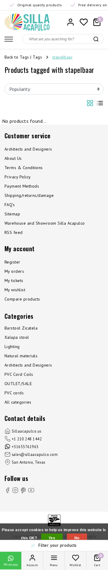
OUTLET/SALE (18, 383)
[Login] (70, 22)
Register (12, 262)
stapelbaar (62, 57)
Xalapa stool (16, 337)
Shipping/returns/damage (29, 195)
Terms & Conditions (23, 167)
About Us (13, 158)
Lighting (12, 346)
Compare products (22, 299)
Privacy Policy (17, 177)
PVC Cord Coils (18, 374)
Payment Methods (21, 186)
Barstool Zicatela (21, 328)
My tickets (13, 280)
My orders (14, 271)
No (77, 538)
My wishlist (14, 289)
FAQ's (9, 204)
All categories (18, 402)
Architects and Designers (28, 149)
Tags (37, 57)
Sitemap (12, 214)
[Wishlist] (84, 22)
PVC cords (14, 393)
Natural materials (21, 355)
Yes (52, 538)
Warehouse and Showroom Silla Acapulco (44, 223)
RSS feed (13, 232)
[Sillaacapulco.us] (27, 22)
